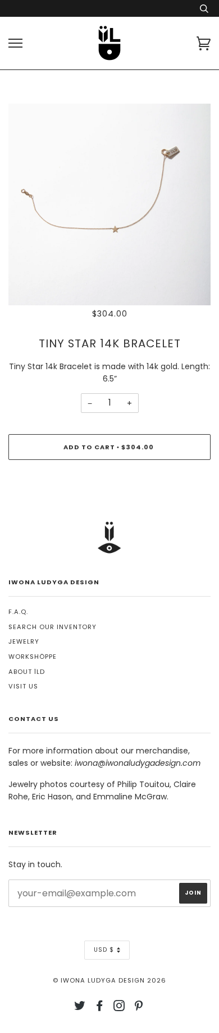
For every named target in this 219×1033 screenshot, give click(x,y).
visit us (23, 686)
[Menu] (15, 43)
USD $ (104, 950)
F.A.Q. (18, 611)
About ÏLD (26, 671)
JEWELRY (23, 641)
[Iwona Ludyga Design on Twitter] (80, 1007)
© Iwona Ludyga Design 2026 (109, 980)
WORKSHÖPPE (32, 656)
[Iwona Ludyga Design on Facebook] (100, 1007)
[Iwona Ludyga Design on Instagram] (119, 1007)
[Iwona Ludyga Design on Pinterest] (139, 1007)
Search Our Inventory (52, 626)
